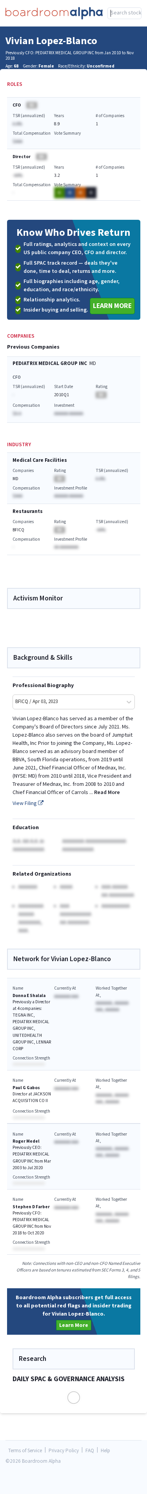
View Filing (25, 803)
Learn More (112, 305)
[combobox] (124, 13)
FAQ (89, 1451)
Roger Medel (26, 1141)
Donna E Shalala (29, 996)
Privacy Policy (64, 1451)
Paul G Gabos (26, 1088)
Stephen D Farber (31, 1207)
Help (105, 1451)
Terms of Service (25, 1451)
